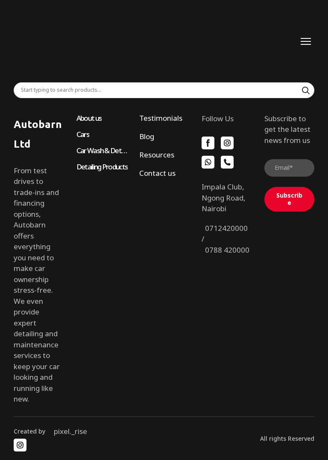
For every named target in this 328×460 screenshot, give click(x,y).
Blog (146, 136)
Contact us (157, 173)
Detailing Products (102, 167)
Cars (82, 134)
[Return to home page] (155, 41)
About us (89, 118)
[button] (306, 90)
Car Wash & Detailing (102, 150)
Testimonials (160, 118)
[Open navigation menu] (305, 41)
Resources (156, 155)
